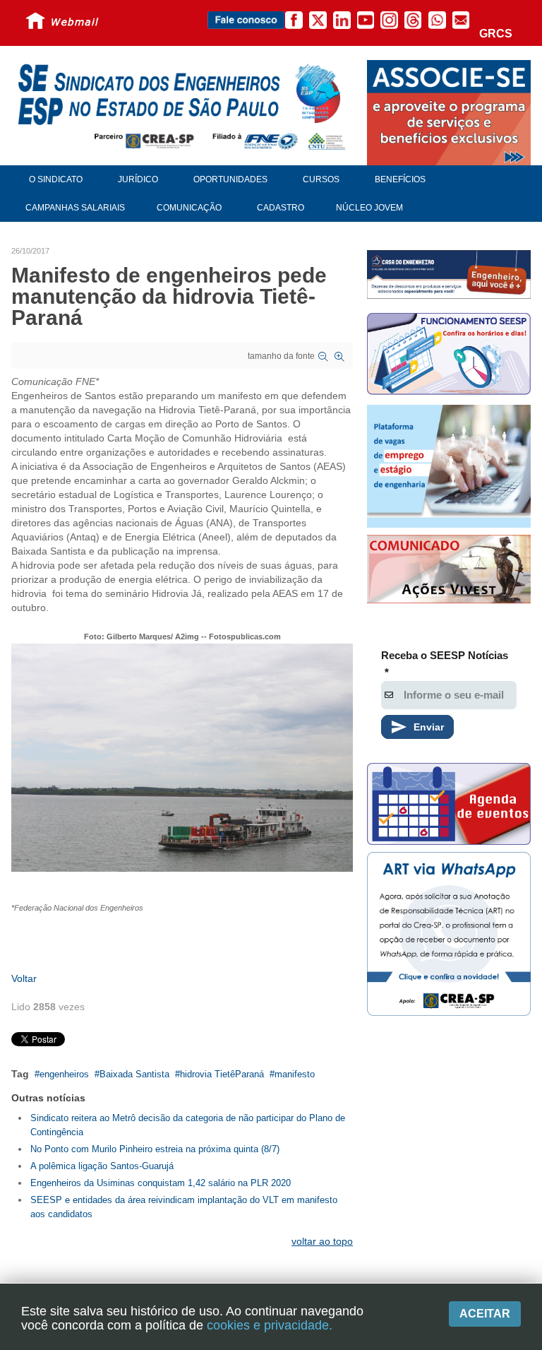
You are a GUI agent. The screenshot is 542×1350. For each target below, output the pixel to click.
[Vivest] (449, 571)
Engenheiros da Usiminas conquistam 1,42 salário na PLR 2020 (160, 1183)
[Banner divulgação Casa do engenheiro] (449, 274)
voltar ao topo (322, 1241)
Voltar (24, 978)
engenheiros (64, 1074)
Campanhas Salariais (75, 208)
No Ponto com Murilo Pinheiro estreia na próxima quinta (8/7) (154, 1149)
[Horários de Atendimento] (449, 355)
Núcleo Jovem (369, 208)
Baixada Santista (134, 1074)
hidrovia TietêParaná (222, 1074)
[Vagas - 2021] (449, 466)
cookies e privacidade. (269, 1325)
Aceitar (484, 1314)
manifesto (295, 1074)
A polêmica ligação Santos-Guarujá (102, 1166)
